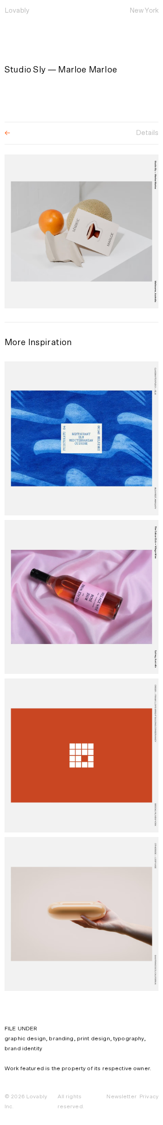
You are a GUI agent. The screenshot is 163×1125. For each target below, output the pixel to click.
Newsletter (121, 1096)
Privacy (148, 1096)
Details (147, 133)
